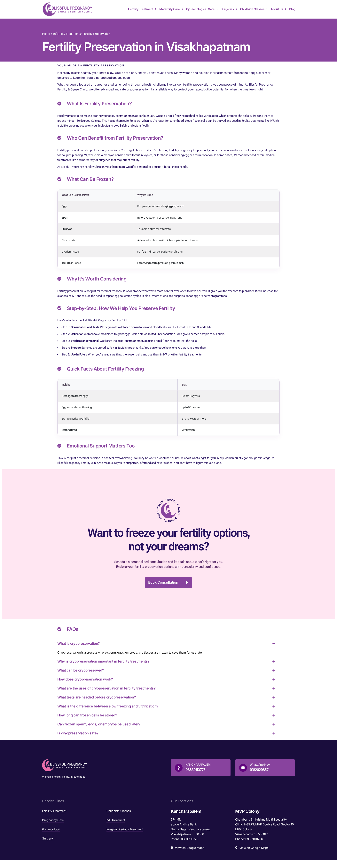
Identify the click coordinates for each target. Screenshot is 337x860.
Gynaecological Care (200, 9)
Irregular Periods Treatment (124, 829)
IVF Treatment (115, 820)
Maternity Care (169, 9)
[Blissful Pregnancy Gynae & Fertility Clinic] (67, 9)
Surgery (47, 838)
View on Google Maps (189, 848)
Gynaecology (51, 829)
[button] (168, 582)
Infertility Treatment (66, 34)
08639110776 (189, 839)
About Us (277, 9)
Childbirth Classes (252, 9)
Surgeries (227, 9)
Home (46, 34)
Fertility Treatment (140, 9)
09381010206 (254, 839)
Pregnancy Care (53, 820)
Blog (292, 9)
